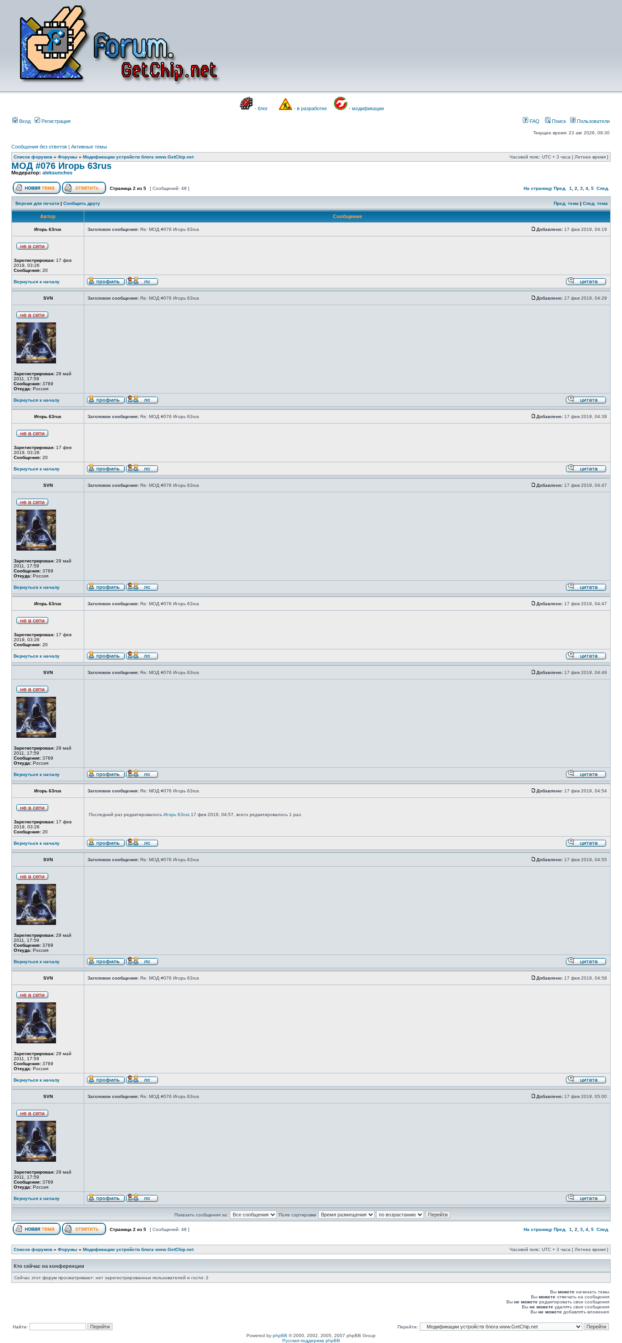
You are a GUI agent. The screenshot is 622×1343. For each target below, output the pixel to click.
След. (603, 188)
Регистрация (55, 121)
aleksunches (57, 172)
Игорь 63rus (176, 814)
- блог (261, 108)
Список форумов (33, 156)
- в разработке (310, 108)
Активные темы (89, 146)
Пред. (560, 188)
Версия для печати (37, 203)
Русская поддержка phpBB (311, 1340)
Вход (24, 121)
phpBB (280, 1335)
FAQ (534, 121)
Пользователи (593, 121)
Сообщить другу (81, 203)
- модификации (366, 108)
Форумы (67, 156)
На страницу (538, 188)
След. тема (595, 203)
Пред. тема (566, 203)
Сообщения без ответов (39, 146)
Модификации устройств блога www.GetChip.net (138, 156)
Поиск (558, 121)
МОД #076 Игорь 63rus (61, 166)
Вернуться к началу (37, 281)
